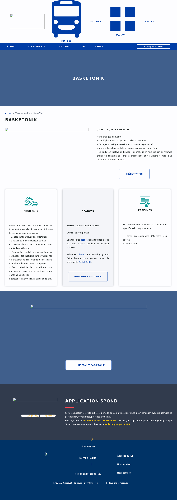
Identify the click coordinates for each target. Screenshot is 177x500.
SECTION (64, 46)
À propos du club (153, 46)
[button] (169, 21)
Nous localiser (124, 464)
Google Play (32, 416)
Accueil (8, 113)
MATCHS (149, 21)
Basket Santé (85, 262)
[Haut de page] (92, 439)
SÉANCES (122, 36)
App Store (49, 416)
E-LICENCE (96, 21)
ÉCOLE (11, 46)
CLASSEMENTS (36, 46)
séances (84, 240)
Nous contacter (124, 473)
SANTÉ (99, 46)
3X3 (83, 46)
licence (82, 254)
